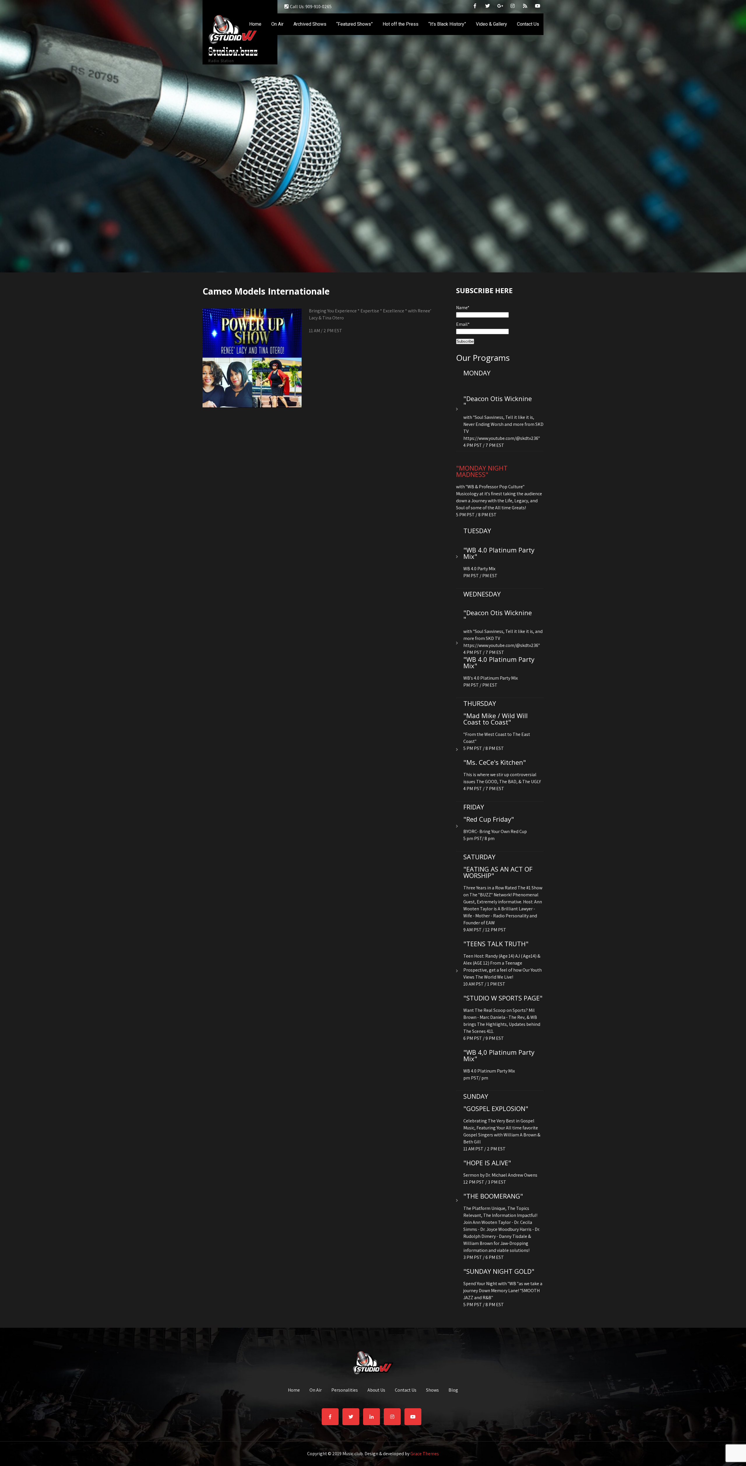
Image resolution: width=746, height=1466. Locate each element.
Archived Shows (309, 24)
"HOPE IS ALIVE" (487, 1162)
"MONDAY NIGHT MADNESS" (482, 471)
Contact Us (528, 24)
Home (255, 24)
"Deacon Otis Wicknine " (497, 401)
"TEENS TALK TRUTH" (496, 943)
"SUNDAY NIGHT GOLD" (498, 1271)
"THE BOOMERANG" (493, 1196)
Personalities (344, 1390)
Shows (432, 1390)
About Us (376, 1390)
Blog (453, 1390)
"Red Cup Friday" (488, 819)
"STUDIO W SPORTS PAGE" (503, 997)
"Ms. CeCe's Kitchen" (494, 762)
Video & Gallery (491, 24)
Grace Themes (424, 1454)
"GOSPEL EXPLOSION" (495, 1108)
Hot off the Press (400, 24)
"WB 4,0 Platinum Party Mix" (498, 1055)
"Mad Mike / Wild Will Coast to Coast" (495, 718)
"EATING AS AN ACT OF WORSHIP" (497, 872)
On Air (277, 24)
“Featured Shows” (354, 24)
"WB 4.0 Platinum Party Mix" (498, 553)
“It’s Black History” (447, 24)
